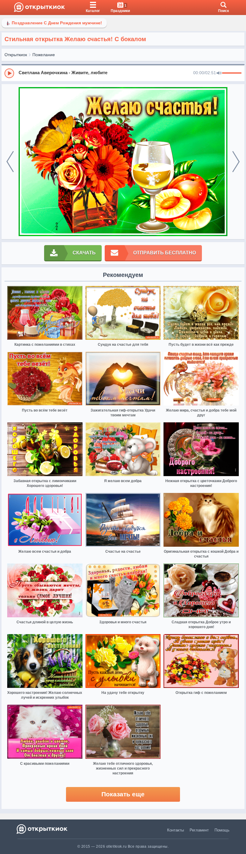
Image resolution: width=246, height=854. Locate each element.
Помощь (222, 830)
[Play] (9, 73)
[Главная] (39, 7)
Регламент (199, 830)
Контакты (175, 830)
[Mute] (219, 73)
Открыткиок (15, 54)
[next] (236, 161)
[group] (123, 73)
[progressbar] (232, 73)
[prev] (10, 161)
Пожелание (43, 54)
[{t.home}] (42, 829)
